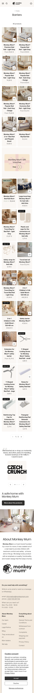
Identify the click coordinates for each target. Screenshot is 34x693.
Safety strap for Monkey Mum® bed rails (9, 262)
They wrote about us (8, 636)
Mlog (3, 631)
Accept (16, 678)
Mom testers (6, 640)
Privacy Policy (10, 673)
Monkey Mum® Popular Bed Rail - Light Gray (25, 47)
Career (4, 624)
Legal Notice (6, 627)
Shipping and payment (23, 637)
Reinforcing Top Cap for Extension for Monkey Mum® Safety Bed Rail (9, 419)
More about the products (13, 503)
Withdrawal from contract (25, 627)
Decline (16, 683)
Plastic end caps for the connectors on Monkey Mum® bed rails (24, 231)
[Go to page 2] (21, 437)
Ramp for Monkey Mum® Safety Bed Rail (24, 384)
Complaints (23, 632)
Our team (5, 620)
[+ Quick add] (14, 39)
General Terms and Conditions (25, 621)
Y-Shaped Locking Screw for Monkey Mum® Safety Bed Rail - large (9, 386)
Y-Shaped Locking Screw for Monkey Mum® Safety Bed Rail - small (24, 353)
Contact (21, 645)
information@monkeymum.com (17, 596)
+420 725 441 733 (13, 599)
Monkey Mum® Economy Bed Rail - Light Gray (25, 106)
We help (5, 644)
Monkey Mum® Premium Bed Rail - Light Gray (9, 47)
